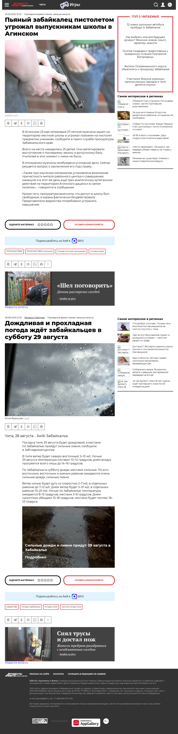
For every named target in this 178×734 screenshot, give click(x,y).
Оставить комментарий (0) (89, 224)
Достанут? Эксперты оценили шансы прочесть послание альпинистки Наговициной (152, 349)
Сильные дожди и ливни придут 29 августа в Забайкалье (67, 547)
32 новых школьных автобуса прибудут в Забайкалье (145, 26)
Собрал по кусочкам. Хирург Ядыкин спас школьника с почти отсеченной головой (152, 127)
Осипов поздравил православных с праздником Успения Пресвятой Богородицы (145, 54)
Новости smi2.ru (16, 307)
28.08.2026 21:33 (13, 317)
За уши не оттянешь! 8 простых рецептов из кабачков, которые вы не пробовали (152, 115)
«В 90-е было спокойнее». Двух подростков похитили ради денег (150, 136)
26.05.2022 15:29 (13, 14)
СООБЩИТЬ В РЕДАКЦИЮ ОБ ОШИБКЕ (87, 674)
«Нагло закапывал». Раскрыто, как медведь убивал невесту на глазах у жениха (151, 150)
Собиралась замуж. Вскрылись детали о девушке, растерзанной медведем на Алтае (150, 372)
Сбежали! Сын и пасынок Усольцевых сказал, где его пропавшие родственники (152, 104)
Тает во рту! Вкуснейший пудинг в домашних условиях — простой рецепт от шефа (150, 338)
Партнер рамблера (59, 721)
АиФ (27, 418)
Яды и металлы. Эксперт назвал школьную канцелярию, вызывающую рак (149, 361)
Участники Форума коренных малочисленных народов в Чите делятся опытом (145, 81)
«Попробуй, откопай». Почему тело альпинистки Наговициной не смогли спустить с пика (151, 326)
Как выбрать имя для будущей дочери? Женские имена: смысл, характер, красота (145, 40)
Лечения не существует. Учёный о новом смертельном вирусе (150, 159)
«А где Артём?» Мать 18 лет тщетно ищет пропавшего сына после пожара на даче (151, 384)
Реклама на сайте (39, 674)
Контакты (58, 674)
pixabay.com (11, 115)
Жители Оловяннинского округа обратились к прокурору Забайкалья (145, 68)
